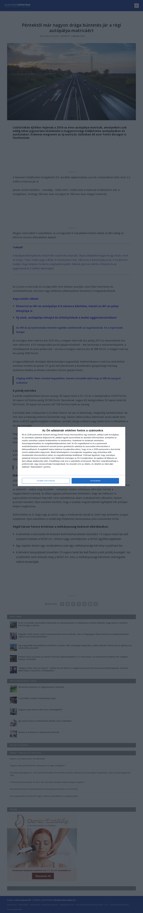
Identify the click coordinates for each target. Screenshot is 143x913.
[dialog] (71, 456)
